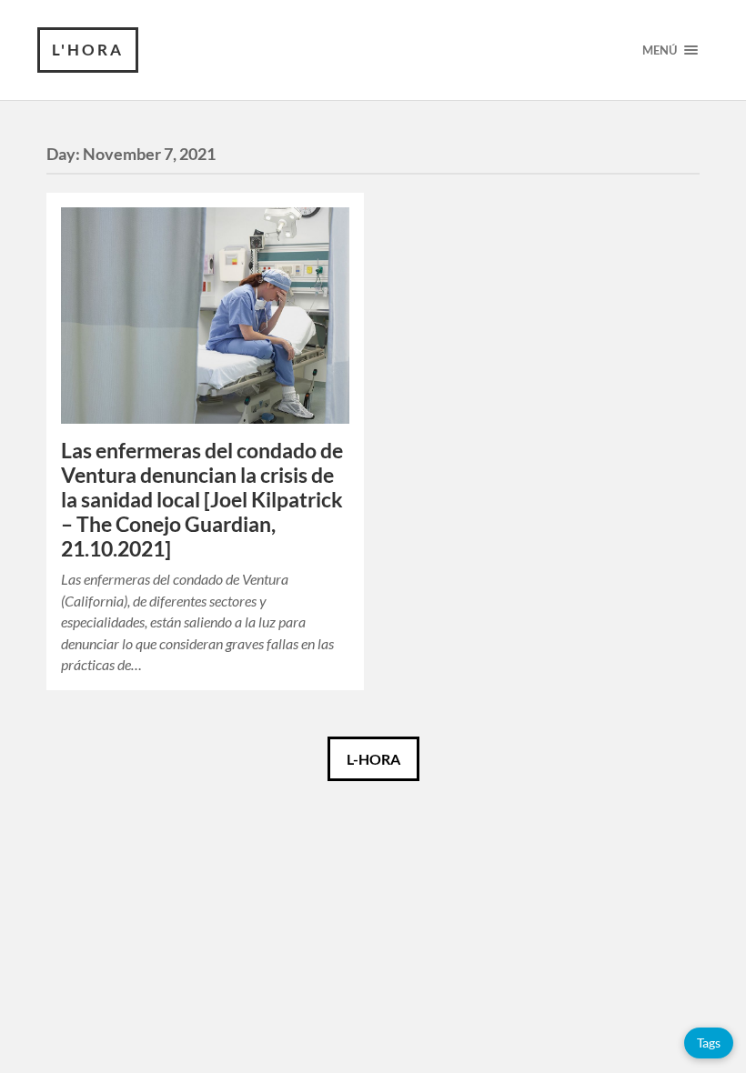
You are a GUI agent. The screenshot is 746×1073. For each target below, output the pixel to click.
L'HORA (88, 49)
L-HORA (373, 758)
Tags (709, 1042)
